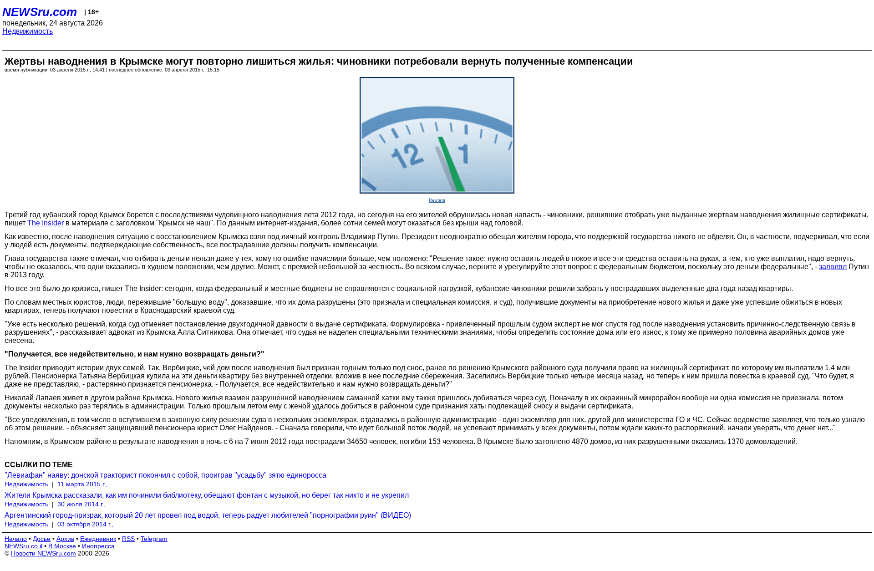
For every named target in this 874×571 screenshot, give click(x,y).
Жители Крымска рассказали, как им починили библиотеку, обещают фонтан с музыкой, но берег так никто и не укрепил (207, 495)
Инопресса (98, 546)
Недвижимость (27, 31)
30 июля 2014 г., (81, 504)
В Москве (62, 546)
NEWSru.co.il (23, 546)
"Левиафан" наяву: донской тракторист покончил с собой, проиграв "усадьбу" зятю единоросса (165, 475)
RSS (128, 538)
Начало (16, 538)
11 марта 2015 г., (82, 484)
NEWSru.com (39, 12)
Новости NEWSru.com (43, 553)
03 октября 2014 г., (85, 524)
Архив (65, 538)
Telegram (154, 538)
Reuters (437, 200)
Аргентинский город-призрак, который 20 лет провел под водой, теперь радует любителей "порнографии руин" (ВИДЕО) (208, 515)
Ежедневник (98, 538)
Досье (42, 538)
